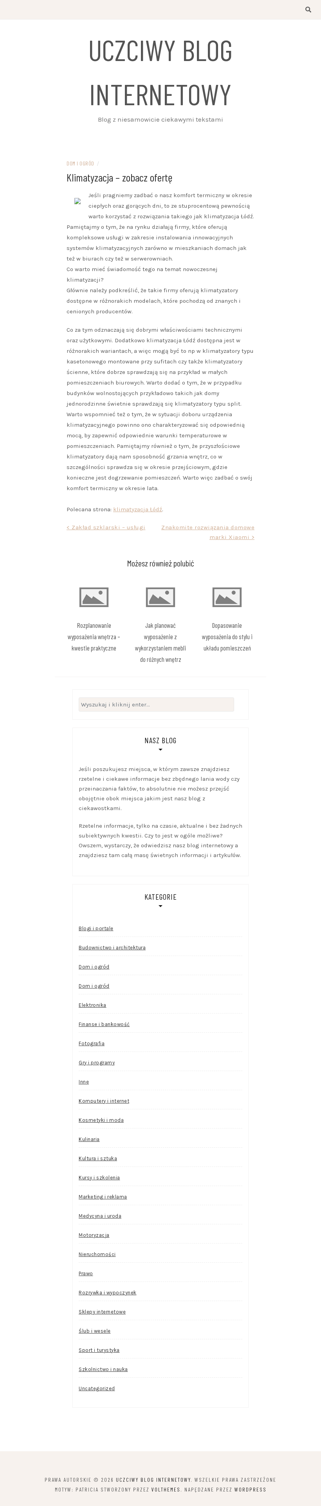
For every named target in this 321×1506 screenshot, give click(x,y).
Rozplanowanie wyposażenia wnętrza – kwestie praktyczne (94, 636)
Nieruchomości (97, 1254)
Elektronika (92, 1005)
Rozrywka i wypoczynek (108, 1293)
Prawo (86, 1273)
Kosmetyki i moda (101, 1120)
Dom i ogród (80, 163)
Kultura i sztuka (98, 1158)
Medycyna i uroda (100, 1216)
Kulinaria (89, 1139)
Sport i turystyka (99, 1350)
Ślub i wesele (95, 1331)
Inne (84, 1082)
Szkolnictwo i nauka (103, 1369)
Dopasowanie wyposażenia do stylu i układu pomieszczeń (227, 636)
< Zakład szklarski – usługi (106, 527)
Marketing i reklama (103, 1197)
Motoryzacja (94, 1235)
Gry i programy (97, 1063)
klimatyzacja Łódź (137, 509)
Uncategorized (97, 1388)
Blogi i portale (96, 928)
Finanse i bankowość (104, 1024)
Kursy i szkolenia (99, 1178)
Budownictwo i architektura (112, 948)
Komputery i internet (104, 1101)
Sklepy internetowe (102, 1312)
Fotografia (92, 1043)
